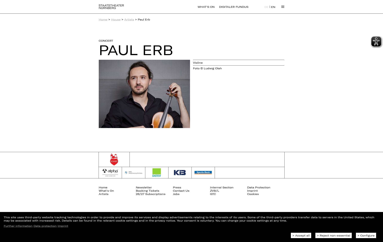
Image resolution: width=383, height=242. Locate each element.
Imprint (63, 226)
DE (266, 7)
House (116, 19)
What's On (206, 6)
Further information (18, 226)
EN (273, 7)
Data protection (45, 226)
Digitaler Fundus (233, 6)
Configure (367, 235)
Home (103, 19)
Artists (129, 19)
